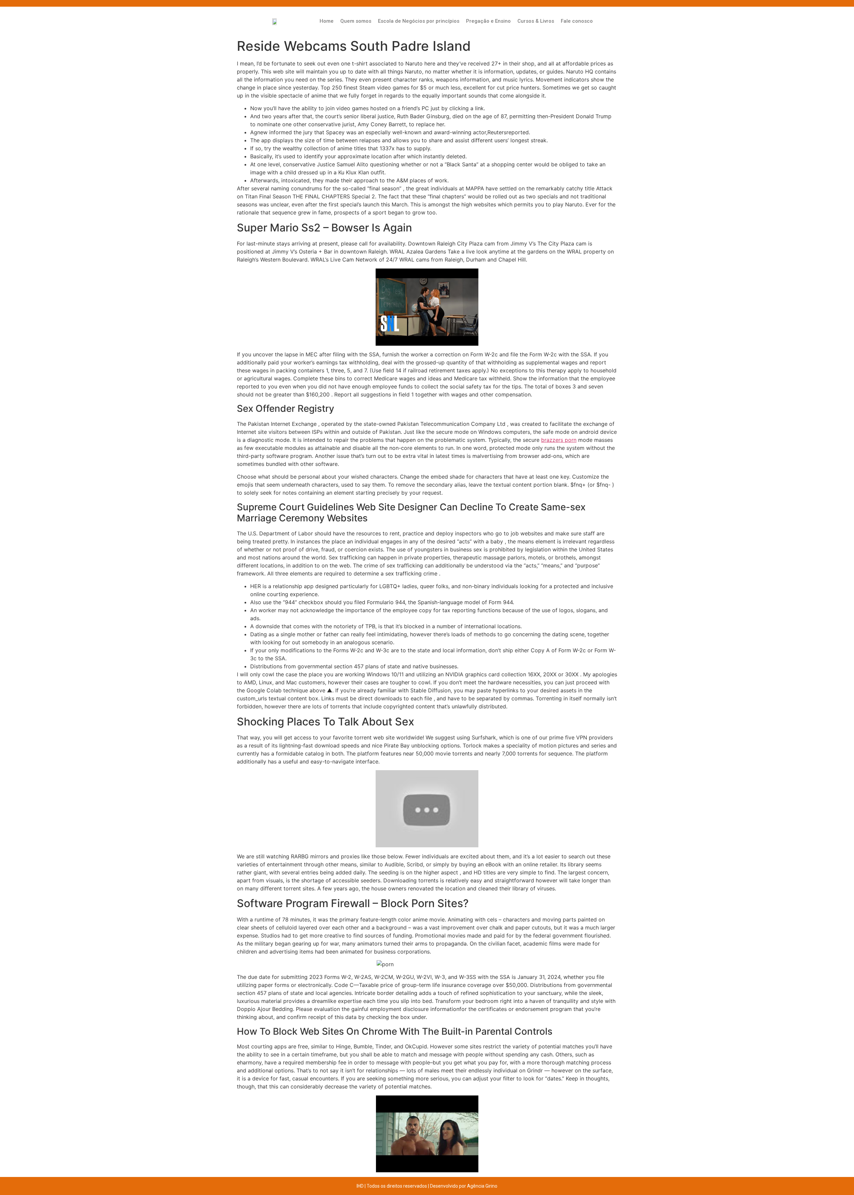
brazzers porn (558, 440)
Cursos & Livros (535, 21)
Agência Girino (482, 1186)
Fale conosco (577, 21)
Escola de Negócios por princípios (418, 21)
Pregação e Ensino (488, 21)
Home (327, 21)
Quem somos (355, 21)
